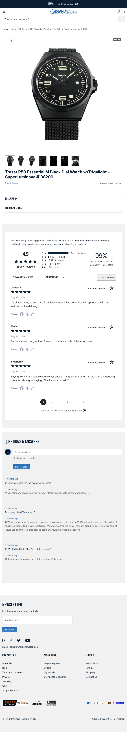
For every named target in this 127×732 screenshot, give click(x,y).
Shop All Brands (10, 690)
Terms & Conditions (12, 672)
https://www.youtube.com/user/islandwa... (41, 559)
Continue (21, 467)
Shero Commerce (116, 719)
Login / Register (52, 663)
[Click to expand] (11, 41)
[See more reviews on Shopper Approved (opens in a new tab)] (32, 314)
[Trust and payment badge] (15, 703)
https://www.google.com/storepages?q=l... (68, 493)
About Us (7, 663)
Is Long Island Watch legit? (21, 512)
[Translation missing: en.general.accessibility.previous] (2, 4)
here (77, 529)
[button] (10, 161)
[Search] (121, 19)
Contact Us (91, 677)
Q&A (4, 686)
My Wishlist (50, 672)
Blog (4, 667)
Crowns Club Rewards (55, 677)
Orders (47, 667)
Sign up (9, 629)
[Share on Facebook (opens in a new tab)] (22, 314)
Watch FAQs (92, 663)
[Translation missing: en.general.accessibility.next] (124, 4)
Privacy (6, 677)
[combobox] (60, 19)
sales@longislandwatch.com (24, 646)
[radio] (63, 253)
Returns (90, 667)
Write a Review (106, 277)
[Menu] (4, 11)
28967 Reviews (28, 266)
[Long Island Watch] (63, 11)
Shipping (90, 672)
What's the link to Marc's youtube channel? (29, 549)
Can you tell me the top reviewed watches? (29, 483)
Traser (15, 183)
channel (15, 559)
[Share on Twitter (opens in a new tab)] (27, 314)
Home (6, 29)
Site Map (6, 681)
